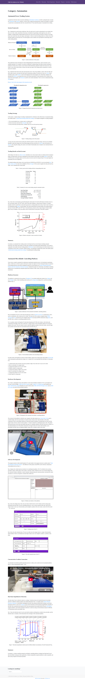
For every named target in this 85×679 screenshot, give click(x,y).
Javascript (10, 317)
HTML (48, 316)
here (50, 162)
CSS (15, 317)
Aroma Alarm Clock (44, 418)
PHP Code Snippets (38, 678)
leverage (31, 163)
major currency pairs (12, 163)
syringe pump (35, 279)
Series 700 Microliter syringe (13, 385)
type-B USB (50, 357)
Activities (68, 2)
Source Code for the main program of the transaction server (19, 82)
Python (19, 74)
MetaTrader (30, 246)
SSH (9, 79)
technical (18, 21)
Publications (74, 2)
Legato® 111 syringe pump (38, 384)
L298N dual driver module (24, 384)
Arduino (48, 278)
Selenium (22, 77)
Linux (48, 73)
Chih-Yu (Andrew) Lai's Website (16, 2)
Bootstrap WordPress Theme (28, 676)
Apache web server (38, 314)
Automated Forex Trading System (19, 16)
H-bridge (11, 279)
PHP (31, 317)
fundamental (11, 21)
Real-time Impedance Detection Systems (20, 266)
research (22, 604)
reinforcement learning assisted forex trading (25, 118)
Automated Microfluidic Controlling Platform (22, 258)
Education (44, 2)
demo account (22, 154)
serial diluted (48, 606)
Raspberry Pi (29, 278)
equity (18, 206)
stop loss (9, 144)
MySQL (15, 76)
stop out (41, 143)
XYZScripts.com (47, 678)
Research (58, 2)
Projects (63, 2)
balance (45, 156)
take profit (24, 122)
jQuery (49, 317)
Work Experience (51, 2)
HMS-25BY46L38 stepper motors (41, 385)
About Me (38, 2)
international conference (34, 19)
